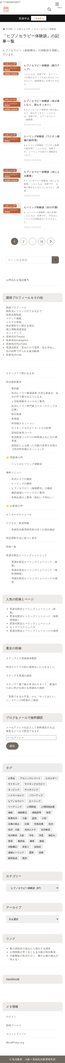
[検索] (55, 260)
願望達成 (12, 858)
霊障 (31, 852)
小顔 (44, 818)
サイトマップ (13, 332)
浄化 (31, 835)
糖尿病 (21, 841)
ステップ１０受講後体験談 (21, 658)
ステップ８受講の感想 (19, 675)
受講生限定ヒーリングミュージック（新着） (34, 563)
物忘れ (52, 835)
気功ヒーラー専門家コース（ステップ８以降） (34, 407)
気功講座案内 (13, 381)
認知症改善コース (21, 432)
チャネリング (31, 789)
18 (41, 241)
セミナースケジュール (19, 514)
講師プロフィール (16, 307)
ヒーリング (34, 801)
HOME (9, 28)
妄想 (34, 818)
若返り (25, 846)
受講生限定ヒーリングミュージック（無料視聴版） (34, 571)
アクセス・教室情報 (17, 523)
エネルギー (51, 778)
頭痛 (41, 852)
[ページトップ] (58, 1056)
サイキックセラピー (35, 783)
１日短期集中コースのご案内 (28, 401)
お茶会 (11, 778)
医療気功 (12, 818)
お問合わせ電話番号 (17, 280)
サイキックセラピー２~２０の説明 (31, 427)
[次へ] (50, 241)
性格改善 (38, 823)
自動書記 (12, 846)
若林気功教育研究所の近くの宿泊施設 (33, 529)
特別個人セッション (22, 423)
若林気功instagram (17, 340)
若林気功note (14, 354)
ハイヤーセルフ (16, 795)
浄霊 (41, 835)
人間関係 (31, 806)
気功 (51, 823)
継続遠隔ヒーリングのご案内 (28, 492)
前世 (48, 812)
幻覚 (27, 823)
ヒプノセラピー (16, 801)
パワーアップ (36, 795)
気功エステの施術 (21, 479)
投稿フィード (13, 1025)
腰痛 (32, 841)
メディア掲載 (13, 318)
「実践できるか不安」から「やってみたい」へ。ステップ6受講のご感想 (31, 698)
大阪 (24, 818)
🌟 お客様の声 (14, 505)
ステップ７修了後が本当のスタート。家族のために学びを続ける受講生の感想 (31, 685)
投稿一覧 (11, 546)
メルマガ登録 (13, 322)
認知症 (37, 846)
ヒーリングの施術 (21, 483)
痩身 (10, 841)
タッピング (13, 789)
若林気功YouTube (16, 343)
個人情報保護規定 (16, 329)
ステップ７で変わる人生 (20, 373)
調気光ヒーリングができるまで (24, 311)
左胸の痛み (13, 823)
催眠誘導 (36, 812)
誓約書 (15, 388)
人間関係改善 (48, 806)
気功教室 (45, 829)
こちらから (38, 18)
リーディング (15, 806)
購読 (12, 746)
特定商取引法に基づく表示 (21, 538)
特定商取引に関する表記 (20, 325)
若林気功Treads (15, 336)
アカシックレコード (30, 778)
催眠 (10, 812)
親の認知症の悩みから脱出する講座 (30, 948)
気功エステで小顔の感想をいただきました (30, 666)
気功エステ (30, 829)
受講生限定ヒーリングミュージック (26, 555)
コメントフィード (16, 1033)
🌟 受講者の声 (14, 457)
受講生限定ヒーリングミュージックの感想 (34, 579)
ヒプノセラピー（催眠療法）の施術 (31, 488)
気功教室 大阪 (16, 835)
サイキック (13, 783)
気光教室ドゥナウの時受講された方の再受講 (34, 438)
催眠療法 (22, 812)
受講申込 (24, 18)
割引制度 (16, 414)
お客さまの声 (23, 28)
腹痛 (42, 841)
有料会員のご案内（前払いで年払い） (33, 497)
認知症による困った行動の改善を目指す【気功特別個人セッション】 (34, 447)
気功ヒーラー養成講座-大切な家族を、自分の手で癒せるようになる (34, 394)
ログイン (11, 1016)
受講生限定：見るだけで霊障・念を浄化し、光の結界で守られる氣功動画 (31, 349)
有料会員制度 (13, 314)
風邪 (24, 858)
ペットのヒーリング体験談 (26, 463)
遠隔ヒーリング (16, 852)
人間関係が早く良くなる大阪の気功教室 (33, 952)
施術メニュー (13, 472)
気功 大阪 (13, 829)
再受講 (15, 418)
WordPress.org (15, 1042)
